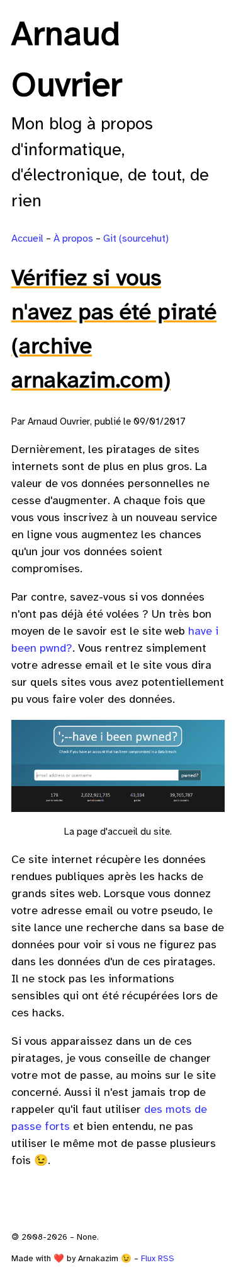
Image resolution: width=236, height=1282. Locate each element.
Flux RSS (157, 1258)
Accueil (27, 238)
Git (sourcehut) (136, 238)
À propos (73, 238)
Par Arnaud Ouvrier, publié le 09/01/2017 (98, 422)
